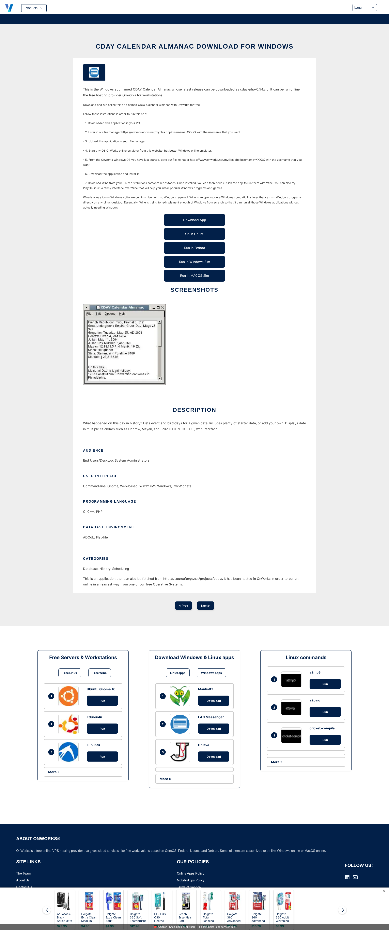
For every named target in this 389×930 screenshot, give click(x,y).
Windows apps (211, 673)
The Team (23, 873)
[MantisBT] (181, 696)
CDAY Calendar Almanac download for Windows (194, 46)
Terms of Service (189, 887)
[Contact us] (355, 877)
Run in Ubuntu (194, 234)
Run (102, 700)
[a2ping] (292, 707)
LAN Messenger (211, 717)
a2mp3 (315, 672)
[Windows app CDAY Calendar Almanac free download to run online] (94, 72)
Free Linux (70, 673)
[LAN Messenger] (181, 724)
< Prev (183, 605)
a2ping (315, 700)
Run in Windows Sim (194, 262)
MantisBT (205, 689)
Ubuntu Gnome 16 (101, 689)
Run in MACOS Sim (194, 275)
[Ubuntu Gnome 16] (69, 696)
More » (54, 772)
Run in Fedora (194, 248)
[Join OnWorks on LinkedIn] (347, 877)
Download (214, 700)
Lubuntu (93, 745)
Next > (205, 605)
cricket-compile (322, 728)
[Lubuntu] (69, 752)
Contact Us (24, 887)
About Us (23, 880)
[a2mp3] (292, 679)
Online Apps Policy (190, 873)
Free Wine (100, 673)
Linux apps (177, 673)
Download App (194, 220)
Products (31, 8)
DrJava (203, 745)
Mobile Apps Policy (190, 880)
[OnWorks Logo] (9, 8)
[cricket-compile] (292, 735)
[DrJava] (181, 752)
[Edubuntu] (69, 724)
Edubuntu (94, 717)
